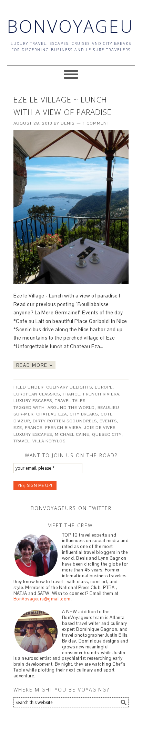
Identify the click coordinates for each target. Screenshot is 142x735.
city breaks (84, 414)
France (71, 394)
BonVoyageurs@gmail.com (42, 599)
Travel (21, 441)
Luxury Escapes (32, 400)
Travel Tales (70, 400)
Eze (17, 427)
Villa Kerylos (48, 441)
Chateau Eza (51, 414)
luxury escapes (32, 434)
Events (108, 421)
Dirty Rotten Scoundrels (65, 421)
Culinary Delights (69, 387)
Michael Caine (72, 434)
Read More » (34, 365)
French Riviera (101, 394)
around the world (71, 407)
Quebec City (107, 434)
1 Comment (96, 123)
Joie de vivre (99, 427)
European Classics (36, 394)
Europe (104, 387)
